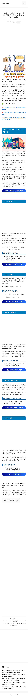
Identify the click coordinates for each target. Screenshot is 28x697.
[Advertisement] (14, 40)
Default (14, 618)
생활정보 (5, 3)
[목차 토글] (16, 500)
